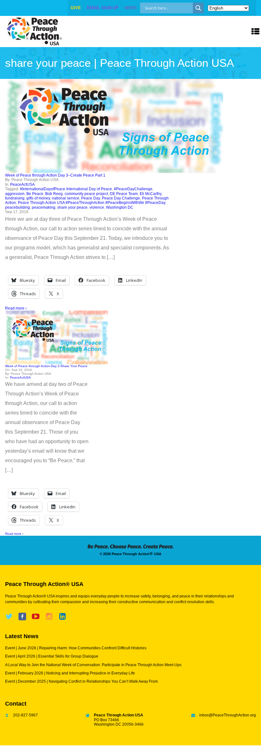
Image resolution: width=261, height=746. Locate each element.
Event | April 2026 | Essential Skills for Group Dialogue (51, 656)
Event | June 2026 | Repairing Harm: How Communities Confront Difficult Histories (75, 648)
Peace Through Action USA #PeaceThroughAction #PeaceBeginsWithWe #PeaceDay (91, 202)
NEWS (130, 7)
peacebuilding (17, 207)
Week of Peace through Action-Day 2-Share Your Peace (46, 366)
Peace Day (90, 198)
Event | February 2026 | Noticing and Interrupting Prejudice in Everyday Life (70, 673)
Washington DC (119, 207)
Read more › (16, 308)
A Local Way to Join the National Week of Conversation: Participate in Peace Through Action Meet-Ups (93, 665)
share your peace (72, 207)
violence (96, 207)
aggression (15, 194)
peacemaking (43, 207)
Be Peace (34, 194)
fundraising (15, 198)
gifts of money (38, 198)
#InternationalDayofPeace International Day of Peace (66, 189)
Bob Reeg (54, 194)
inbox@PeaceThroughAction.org (227, 715)
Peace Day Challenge (121, 198)
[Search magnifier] (198, 8)
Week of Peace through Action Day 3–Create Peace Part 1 (55, 175)
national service (65, 198)
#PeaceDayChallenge (133, 189)
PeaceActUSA (22, 184)
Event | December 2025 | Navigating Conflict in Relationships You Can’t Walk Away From (81, 681)
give (76, 7)
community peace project (86, 194)
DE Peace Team (124, 194)
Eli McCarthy (150, 194)
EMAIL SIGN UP (102, 7)
